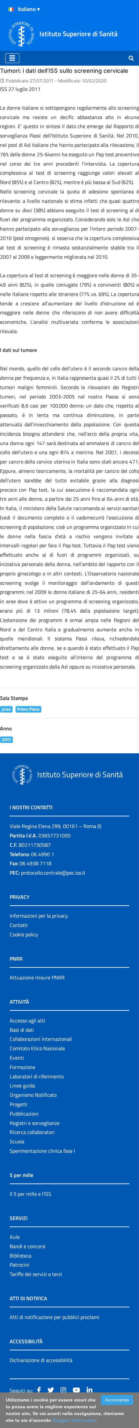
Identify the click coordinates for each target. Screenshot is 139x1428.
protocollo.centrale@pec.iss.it (53, 873)
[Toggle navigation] (12, 58)
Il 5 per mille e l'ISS (30, 1194)
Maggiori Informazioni (74, 1420)
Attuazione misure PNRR (37, 977)
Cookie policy (24, 934)
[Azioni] (11, 9)
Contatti (19, 925)
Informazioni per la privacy (39, 916)
